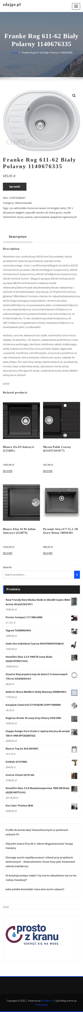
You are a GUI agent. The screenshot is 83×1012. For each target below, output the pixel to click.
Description (18, 236)
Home (14, 52)
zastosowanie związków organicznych (55, 217)
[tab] (18, 238)
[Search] (77, 575)
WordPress (47, 1000)
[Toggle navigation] (76, 6)
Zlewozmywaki (23, 203)
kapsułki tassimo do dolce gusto (44, 212)
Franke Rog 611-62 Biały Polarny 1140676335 (47, 52)
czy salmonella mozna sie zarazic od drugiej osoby (37, 208)
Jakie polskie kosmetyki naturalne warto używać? (35, 889)
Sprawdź (14, 186)
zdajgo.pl (12, 4)
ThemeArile (41, 1004)
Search (7, 567)
